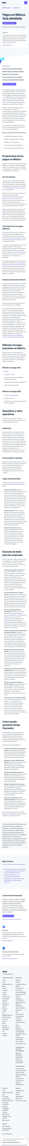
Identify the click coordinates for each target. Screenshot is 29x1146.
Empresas (18, 980)
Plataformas (19, 1010)
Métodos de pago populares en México (13, 71)
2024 (9, 283)
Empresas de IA (20, 1014)
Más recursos (6, 8)
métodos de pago (21, 354)
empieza (12, 815)
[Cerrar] (26, 1139)
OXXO (18, 266)
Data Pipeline (5, 998)
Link (3, 1013)
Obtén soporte (6, 1126)
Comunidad (5, 1097)
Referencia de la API (21, 1070)
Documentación (20, 1068)
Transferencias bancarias (11, 395)
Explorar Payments (7, 940)
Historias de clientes (7, 1092)
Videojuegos (19, 1020)
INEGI (3, 211)
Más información (6, 45)
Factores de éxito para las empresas (12, 77)
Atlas (3, 982)
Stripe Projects (19, 1080)
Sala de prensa (19, 1096)
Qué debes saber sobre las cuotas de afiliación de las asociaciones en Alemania (14, 880)
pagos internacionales (17, 484)
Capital (4, 988)
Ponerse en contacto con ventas (11, 919)
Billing (3, 986)
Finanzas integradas (21, 992)
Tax (3, 1031)
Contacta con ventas (21, 1100)
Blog (3, 1094)
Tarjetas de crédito (9, 374)
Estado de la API (20, 1072)
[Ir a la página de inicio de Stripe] (4, 972)
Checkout (4, 990)
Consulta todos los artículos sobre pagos (13, 864)
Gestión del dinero (20, 1008)
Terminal (4, 1033)
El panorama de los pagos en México (12, 69)
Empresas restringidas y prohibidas (5, 1108)
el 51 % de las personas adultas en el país (13, 188)
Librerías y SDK (19, 1078)
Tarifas (4, 980)
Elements (4, 1001)
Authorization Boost (7, 984)
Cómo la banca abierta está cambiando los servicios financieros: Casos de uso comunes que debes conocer (15, 870)
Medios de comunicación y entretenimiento (20, 1029)
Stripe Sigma (5, 1029)
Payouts (4, 1021)
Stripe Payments (7, 732)
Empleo (18, 1094)
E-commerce (19, 990)
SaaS (17, 1012)
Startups (18, 982)
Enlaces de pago (6, 1017)
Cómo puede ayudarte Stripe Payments (13, 80)
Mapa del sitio (6, 1114)
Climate (4, 992)
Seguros (18, 1026)
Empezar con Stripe (9, 23)
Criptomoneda (6, 996)
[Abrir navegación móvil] (25, 2)
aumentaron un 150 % (19, 252)
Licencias (4, 1112)
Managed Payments (7, 1015)
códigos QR (11, 335)
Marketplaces (19, 1006)
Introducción (6, 66)
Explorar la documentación (9, 958)
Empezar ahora (8, 916)
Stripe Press (19, 1098)
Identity (4, 1006)
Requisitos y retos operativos (10, 74)
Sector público (19, 1041)
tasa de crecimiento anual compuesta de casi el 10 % (14, 239)
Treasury (4, 1035)
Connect (4, 994)
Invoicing (4, 1009)
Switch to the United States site (11, 1142)
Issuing (4, 1011)
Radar (3, 1023)
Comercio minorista (21, 1043)
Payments (16, 8)
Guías (3, 1090)
